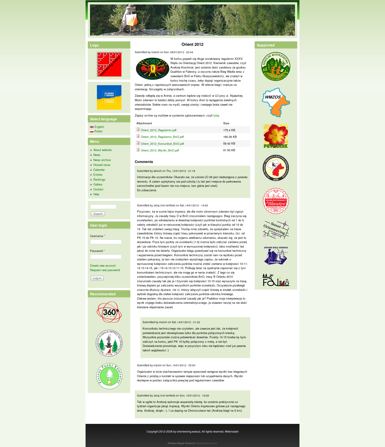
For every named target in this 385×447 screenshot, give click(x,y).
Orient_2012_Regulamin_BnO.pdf (162, 137)
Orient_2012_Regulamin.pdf (158, 130)
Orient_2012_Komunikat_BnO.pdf (162, 143)
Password (97, 251)
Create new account (103, 265)
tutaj (216, 115)
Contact (98, 189)
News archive (102, 160)
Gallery (97, 184)
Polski (98, 131)
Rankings (99, 179)
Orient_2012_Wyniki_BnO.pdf (160, 150)
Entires (97, 174)
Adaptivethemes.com (206, 443)
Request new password (105, 270)
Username (97, 236)
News (96, 155)
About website (102, 150)
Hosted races (102, 165)
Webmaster (232, 431)
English (99, 127)
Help (96, 194)
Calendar (99, 169)
